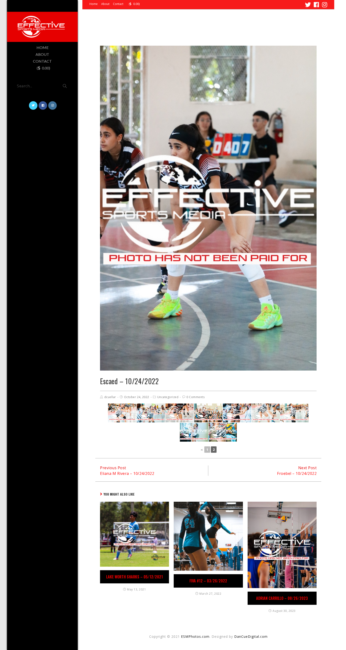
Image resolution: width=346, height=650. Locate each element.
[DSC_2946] (237, 413)
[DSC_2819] (194, 432)
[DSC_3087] (294, 413)
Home (93, 4)
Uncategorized (168, 397)
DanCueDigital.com (251, 636)
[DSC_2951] (223, 432)
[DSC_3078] (266, 413)
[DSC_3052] (122, 413)
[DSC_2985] (151, 413)
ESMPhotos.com (195, 636)
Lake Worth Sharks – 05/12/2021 (134, 576)
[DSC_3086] (179, 413)
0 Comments (195, 397)
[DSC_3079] (208, 413)
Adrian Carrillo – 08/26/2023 (282, 598)
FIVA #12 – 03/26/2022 (208, 580)
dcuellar (110, 397)
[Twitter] (308, 5)
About (105, 4)
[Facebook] (316, 5)
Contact (118, 4)
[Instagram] (324, 5)
